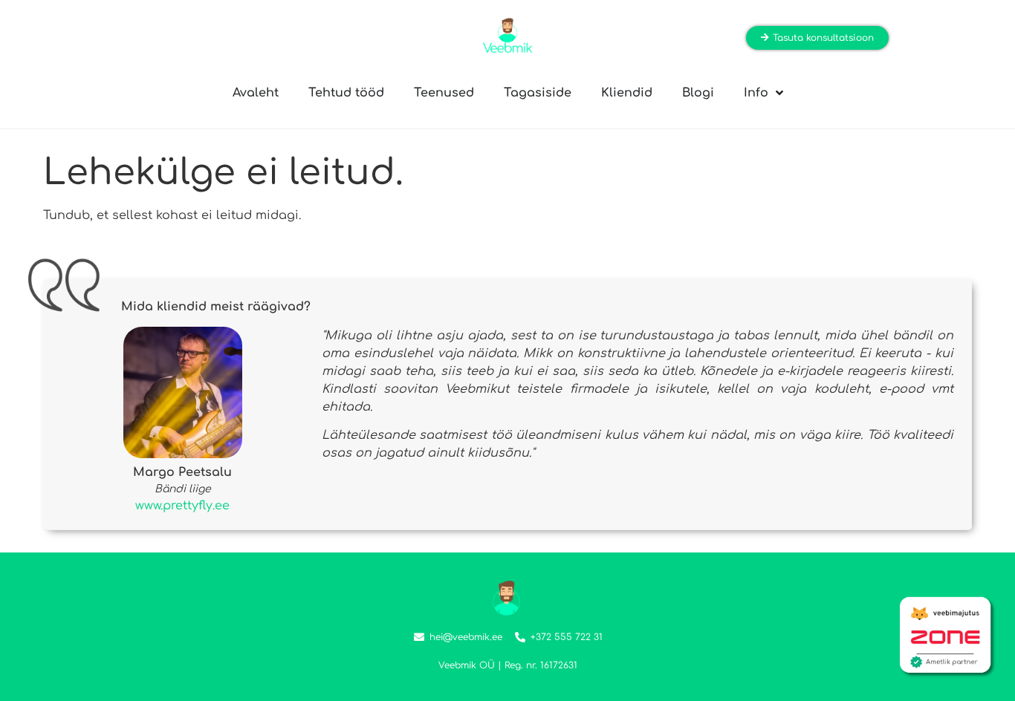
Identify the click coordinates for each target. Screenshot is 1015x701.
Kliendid (626, 93)
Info (756, 93)
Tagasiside (537, 93)
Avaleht (256, 93)
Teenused (444, 93)
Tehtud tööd (346, 93)
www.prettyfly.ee (182, 505)
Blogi (698, 93)
